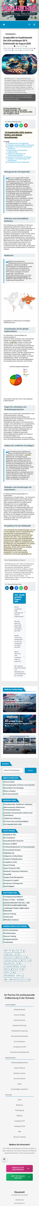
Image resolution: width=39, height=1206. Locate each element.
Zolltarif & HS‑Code (19, 1025)
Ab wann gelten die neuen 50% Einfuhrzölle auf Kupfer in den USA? (19, 626)
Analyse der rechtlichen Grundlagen (19, 157)
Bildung (19, 1116)
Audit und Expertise (11, 930)
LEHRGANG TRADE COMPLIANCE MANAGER (16, 910)
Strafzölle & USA (10, 835)
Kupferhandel (7, 50)
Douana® (19, 7)
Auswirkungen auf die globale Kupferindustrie (17, 151)
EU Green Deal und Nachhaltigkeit (16, 821)
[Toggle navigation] (34, 24)
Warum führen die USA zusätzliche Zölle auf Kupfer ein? (19, 656)
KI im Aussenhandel (11, 794)
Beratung (19, 1105)
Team (19, 1100)
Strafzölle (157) (13, 976)
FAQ (19, 1132)
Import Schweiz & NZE (12, 868)
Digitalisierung (9, 853)
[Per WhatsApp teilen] (21, 125)
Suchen (5, 764)
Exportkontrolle (19, 1020)
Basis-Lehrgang (9, 791)
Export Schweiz (9, 865)
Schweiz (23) (9, 972)
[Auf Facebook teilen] (16, 125)
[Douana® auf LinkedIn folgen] (4, 1159)
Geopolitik (7, 874)
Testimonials (8, 917)
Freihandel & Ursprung (19, 1031)
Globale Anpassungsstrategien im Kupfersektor (16, 494)
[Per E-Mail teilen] (26, 125)
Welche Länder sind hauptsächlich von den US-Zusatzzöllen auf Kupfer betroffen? (19, 641)
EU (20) (27, 960)
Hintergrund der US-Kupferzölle (18, 143)
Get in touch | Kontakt (18, 1177)
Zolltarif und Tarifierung (12, 818)
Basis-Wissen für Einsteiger (14, 788)
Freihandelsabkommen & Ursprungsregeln (19, 847)
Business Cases (19, 1073)
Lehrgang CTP (19, 1121)
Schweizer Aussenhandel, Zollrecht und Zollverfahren (18, 814)
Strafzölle (17, 50)
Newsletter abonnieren (18, 1169)
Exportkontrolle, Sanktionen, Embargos (18, 804)
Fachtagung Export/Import (13, 897)
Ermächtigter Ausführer (19, 1089)
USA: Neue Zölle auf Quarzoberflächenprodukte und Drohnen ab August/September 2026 (19, 704)
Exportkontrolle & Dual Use (13, 841)
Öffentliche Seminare (11, 920)
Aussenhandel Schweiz (12, 850)
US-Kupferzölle (27, 50)
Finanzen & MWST (10, 844)
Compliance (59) (11, 954)
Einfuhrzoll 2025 (20, 46)
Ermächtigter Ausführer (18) (13, 960)
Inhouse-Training (10, 914)
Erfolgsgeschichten (11, 939)
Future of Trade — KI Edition (14, 900)
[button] (29, 24)
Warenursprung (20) (22, 979)
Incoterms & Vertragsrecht (13, 883)
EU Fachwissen (9, 838)
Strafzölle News (19, 1009)
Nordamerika (10, 34)
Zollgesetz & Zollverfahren (13, 856)
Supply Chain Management (13, 877)
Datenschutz (19, 1203)
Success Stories (19, 1078)
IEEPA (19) (8, 969)
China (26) (19, 950)
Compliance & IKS (10, 862)
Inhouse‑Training (19, 1137)
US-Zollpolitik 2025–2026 (13, 824)
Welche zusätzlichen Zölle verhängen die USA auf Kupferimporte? (20, 611)
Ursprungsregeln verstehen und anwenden (19, 785)
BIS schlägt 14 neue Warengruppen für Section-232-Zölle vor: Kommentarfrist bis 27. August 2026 (19, 724)
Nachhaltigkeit (9, 886)
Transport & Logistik (11, 880)
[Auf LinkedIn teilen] (7, 125)
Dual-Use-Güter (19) (10, 957)
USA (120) (9, 979)
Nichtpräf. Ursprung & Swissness (16, 871)
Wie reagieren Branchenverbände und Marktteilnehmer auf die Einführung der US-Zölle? (20, 670)
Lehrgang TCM (19, 1126)
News (20, 1084)
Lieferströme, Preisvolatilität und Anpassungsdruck (15, 336)
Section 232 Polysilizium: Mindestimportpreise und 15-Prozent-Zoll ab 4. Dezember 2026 (18, 745)
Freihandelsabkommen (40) (14, 966)
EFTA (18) (22, 957)
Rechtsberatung (10, 933)
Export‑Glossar (19, 1068)
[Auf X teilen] (12, 125)
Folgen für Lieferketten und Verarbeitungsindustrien (16, 154)
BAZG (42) (8, 950)
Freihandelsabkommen (19, 1063)
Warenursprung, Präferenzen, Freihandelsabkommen (14, 809)
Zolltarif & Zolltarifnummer (13, 859)
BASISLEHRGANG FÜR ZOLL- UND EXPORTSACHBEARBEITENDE (17, 904)
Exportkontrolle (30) (11, 963)
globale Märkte (7, 48)
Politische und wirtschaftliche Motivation (20, 145)
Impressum (19, 1200)
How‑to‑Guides (9, 782)
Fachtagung (19, 1110)
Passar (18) (18, 969)
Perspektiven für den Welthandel (18, 162)
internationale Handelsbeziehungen (24, 48)
